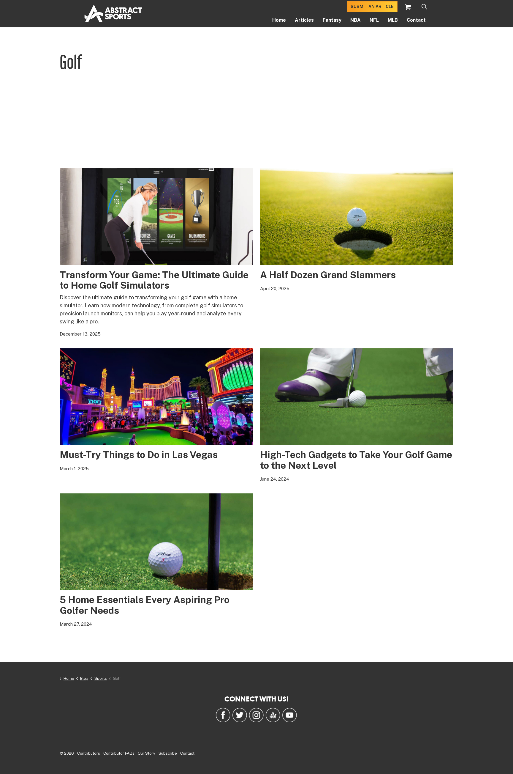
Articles (304, 20)
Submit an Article (372, 6)
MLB (393, 20)
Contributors (88, 753)
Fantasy (332, 20)
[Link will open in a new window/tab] (223, 714)
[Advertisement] (256, 123)
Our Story (146, 753)
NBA (355, 20)
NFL (374, 20)
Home (279, 20)
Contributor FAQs (118, 753)
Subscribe (168, 753)
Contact (416, 20)
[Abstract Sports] (113, 13)
